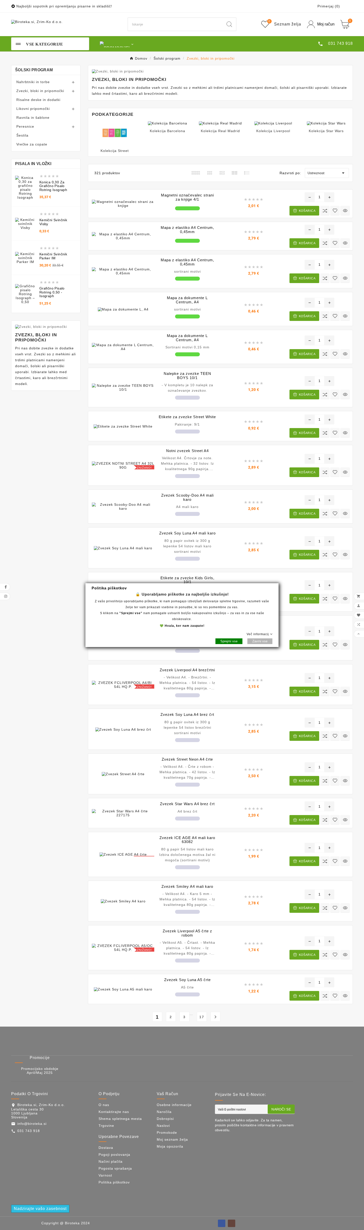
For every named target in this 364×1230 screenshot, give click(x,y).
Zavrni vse (259, 641)
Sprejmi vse (228, 641)
